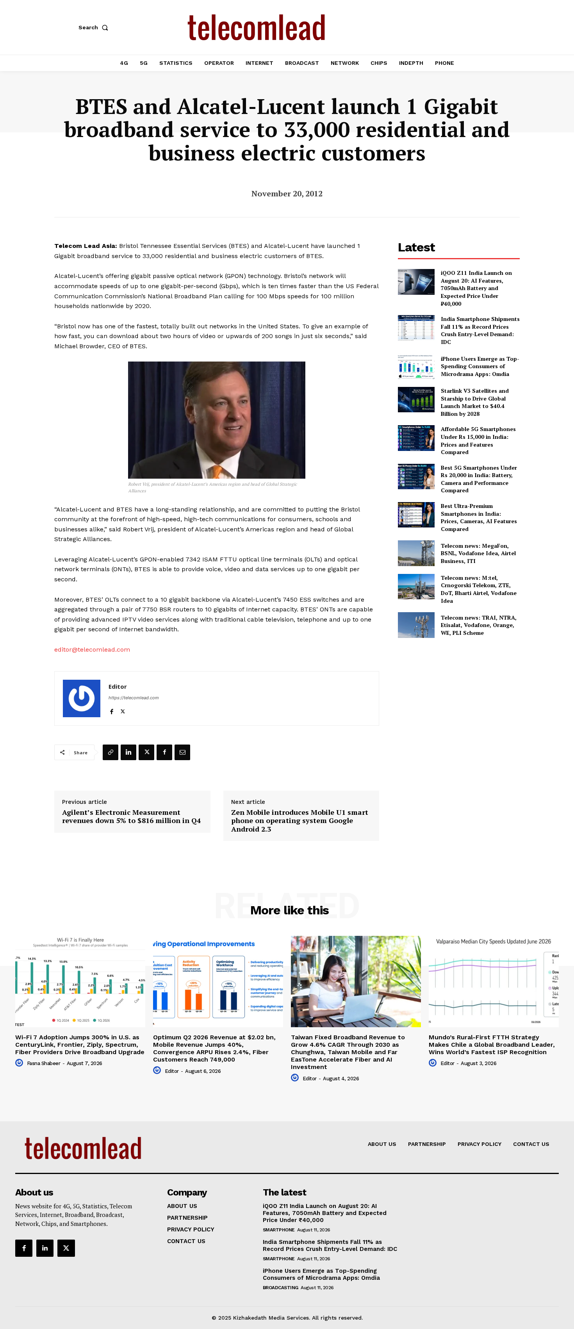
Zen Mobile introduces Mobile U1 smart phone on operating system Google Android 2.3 (299, 821)
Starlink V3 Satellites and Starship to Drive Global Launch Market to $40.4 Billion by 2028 (475, 402)
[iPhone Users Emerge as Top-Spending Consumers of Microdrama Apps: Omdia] (416, 366)
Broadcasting (280, 1287)
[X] (123, 710)
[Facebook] (111, 710)
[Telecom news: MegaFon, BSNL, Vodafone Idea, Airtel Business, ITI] (416, 553)
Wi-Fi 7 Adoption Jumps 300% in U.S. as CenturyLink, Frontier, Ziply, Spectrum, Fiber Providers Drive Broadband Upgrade (79, 1044)
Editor (118, 686)
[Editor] (81, 698)
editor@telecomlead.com (92, 649)
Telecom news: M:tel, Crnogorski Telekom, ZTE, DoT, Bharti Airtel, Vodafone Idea (479, 589)
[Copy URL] (110, 752)
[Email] (182, 752)
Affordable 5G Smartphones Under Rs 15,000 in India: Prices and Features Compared (478, 440)
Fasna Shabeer (44, 1063)
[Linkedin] (128, 752)
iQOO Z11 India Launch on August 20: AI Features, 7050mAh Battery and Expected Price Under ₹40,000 (476, 288)
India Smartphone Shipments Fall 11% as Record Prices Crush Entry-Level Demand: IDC (480, 330)
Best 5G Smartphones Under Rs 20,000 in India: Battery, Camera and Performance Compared (479, 479)
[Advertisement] (458, 701)
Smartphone (279, 1230)
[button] (94, 27)
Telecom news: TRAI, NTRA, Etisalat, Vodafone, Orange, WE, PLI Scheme (479, 625)
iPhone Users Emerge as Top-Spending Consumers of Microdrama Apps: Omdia (480, 366)
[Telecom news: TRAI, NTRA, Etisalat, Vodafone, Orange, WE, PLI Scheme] (416, 625)
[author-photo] (20, 1063)
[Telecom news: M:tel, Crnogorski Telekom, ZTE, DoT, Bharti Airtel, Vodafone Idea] (416, 586)
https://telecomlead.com (134, 697)
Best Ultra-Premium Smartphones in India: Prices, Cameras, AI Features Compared (479, 517)
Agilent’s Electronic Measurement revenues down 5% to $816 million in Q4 (131, 816)
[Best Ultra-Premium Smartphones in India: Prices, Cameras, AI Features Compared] (416, 514)
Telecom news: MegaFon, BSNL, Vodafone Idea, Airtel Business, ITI (478, 553)
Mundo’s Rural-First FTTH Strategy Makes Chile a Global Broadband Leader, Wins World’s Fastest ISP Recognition (492, 1044)
